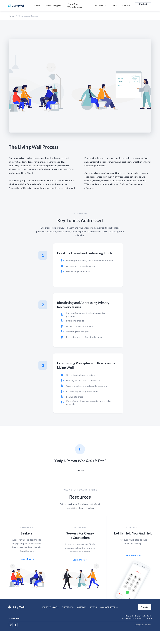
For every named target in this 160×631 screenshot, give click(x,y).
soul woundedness (109, 607)
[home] (16, 5)
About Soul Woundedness (75, 5)
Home (37, 5)
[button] (54, 5)
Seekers (93, 607)
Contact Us (143, 5)
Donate (126, 5)
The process (67, 607)
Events (114, 5)
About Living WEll (50, 607)
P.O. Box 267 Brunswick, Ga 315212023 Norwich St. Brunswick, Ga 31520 (136, 617)
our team (81, 607)
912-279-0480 (14, 618)
